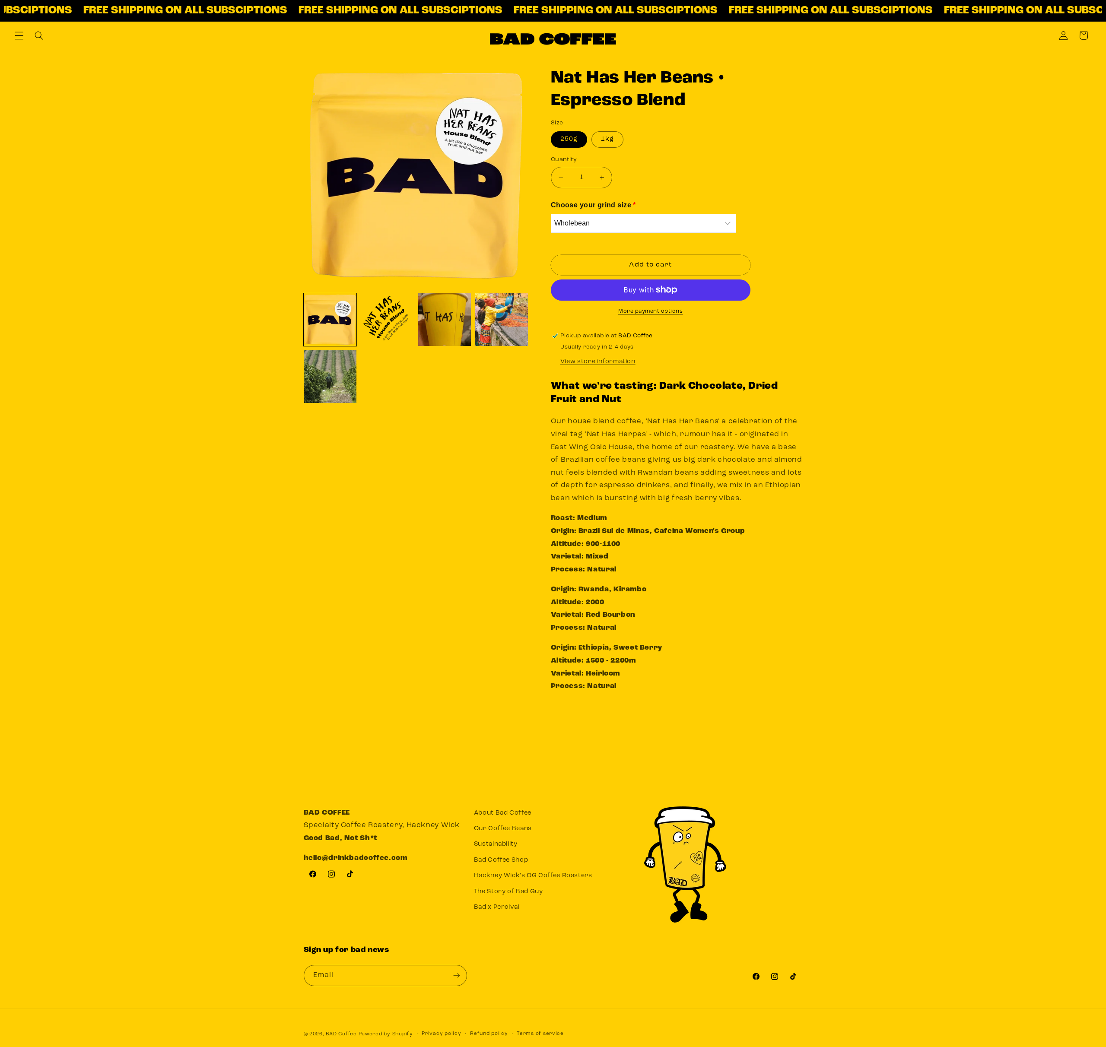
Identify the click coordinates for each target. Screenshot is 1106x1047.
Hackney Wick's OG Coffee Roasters (533, 876)
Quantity (564, 159)
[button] (19, 35)
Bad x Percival (497, 907)
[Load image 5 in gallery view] (330, 376)
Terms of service (540, 1033)
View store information (598, 361)
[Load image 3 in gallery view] (444, 319)
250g (569, 139)
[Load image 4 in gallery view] (501, 319)
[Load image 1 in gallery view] (330, 319)
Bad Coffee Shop (501, 860)
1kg (607, 139)
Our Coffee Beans (503, 829)
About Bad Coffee (502, 813)
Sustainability (496, 844)
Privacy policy (441, 1033)
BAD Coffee (341, 1033)
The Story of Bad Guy (508, 891)
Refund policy (489, 1033)
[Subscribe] (456, 975)
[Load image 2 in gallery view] (387, 319)
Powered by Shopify (386, 1033)
